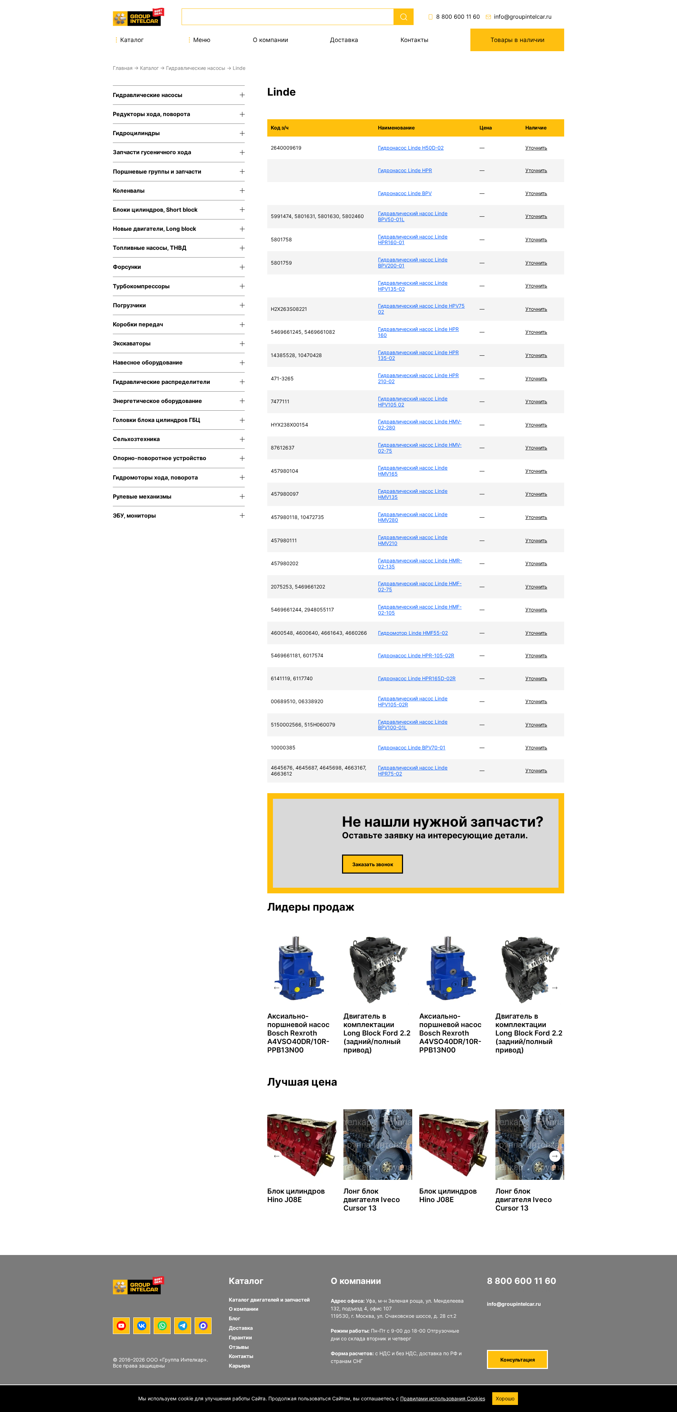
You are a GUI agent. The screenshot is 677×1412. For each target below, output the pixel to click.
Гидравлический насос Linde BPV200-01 (412, 262)
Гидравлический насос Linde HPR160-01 (412, 240)
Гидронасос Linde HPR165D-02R (417, 678)
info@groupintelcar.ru (522, 16)
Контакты (414, 39)
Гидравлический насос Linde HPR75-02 (412, 771)
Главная (123, 68)
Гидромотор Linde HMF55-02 (413, 633)
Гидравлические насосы (195, 68)
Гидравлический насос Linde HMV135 (412, 494)
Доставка (344, 39)
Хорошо (505, 1398)
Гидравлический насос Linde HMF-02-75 (420, 586)
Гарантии (240, 1337)
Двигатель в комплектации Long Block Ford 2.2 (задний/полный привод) (376, 1033)
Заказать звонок (372, 864)
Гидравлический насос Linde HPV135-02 (412, 286)
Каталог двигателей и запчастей (269, 1300)
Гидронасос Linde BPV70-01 (411, 747)
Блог (234, 1318)
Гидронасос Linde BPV (405, 193)
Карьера (239, 1366)
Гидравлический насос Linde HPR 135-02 (418, 355)
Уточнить (536, 148)
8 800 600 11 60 (458, 16)
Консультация (517, 1360)
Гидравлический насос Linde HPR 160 (418, 332)
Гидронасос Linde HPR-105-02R (416, 655)
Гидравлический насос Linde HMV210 (412, 540)
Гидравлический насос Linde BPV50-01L (412, 216)
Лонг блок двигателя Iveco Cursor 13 (371, 1199)
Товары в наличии (517, 39)
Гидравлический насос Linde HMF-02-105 (420, 610)
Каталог (149, 68)
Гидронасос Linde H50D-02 (411, 148)
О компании (270, 39)
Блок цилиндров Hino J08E (296, 1195)
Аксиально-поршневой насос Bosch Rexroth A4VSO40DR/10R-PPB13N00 (298, 1033)
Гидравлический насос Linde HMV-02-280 (420, 424)
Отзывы (239, 1347)
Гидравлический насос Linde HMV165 (412, 471)
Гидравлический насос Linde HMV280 (412, 517)
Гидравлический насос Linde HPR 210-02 (418, 378)
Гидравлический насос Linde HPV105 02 (412, 402)
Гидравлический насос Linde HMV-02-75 (420, 448)
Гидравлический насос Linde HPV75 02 (421, 309)
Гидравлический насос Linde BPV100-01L (412, 725)
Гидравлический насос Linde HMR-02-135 (420, 563)
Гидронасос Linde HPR (405, 170)
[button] (276, 988)
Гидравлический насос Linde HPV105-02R (412, 701)
